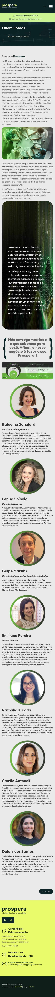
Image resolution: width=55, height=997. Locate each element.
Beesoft (18, 987)
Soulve (31, 987)
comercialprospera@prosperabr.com (27, 19)
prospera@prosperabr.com (27, 16)
